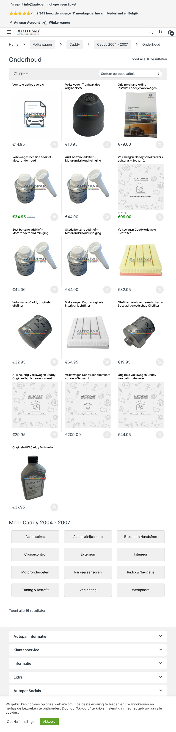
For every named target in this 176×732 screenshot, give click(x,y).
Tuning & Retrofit (35, 590)
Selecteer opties (51, 144)
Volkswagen (42, 44)
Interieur (141, 554)
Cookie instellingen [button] (21, 722)
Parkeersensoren (88, 572)
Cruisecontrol (35, 554)
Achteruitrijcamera (88, 537)
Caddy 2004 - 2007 (112, 44)
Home (13, 44)
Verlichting (88, 590)
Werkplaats (141, 590)
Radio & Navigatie (140, 572)
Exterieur (88, 554)
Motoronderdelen (35, 572)
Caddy (74, 44)
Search (150, 31)
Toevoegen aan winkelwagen (101, 144)
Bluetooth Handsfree (140, 537)
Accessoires (35, 537)
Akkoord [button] (49, 721)
